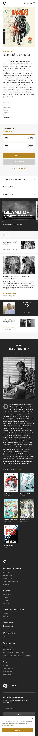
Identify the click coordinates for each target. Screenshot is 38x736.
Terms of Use (9, 643)
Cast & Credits (8, 187)
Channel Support (9, 674)
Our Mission (9, 622)
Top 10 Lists (7, 594)
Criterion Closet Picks (11, 581)
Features (6, 600)
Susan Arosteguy (9, 327)
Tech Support (7, 671)
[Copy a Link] (25, 169)
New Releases (8, 575)
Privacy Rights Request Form (13, 653)
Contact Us (8, 625)
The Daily (6, 603)
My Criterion (9, 632)
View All (19, 469)
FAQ (5, 661)
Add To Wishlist (19, 161)
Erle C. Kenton (8, 51)
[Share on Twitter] (19, 169)
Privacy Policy (8, 647)
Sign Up (5, 616)
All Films (6, 572)
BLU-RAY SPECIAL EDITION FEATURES (14, 179)
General (6, 665)
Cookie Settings (8, 650)
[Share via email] (22, 169)
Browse (5, 613)
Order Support (8, 668)
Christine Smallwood (10, 293)
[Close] (33, 718)
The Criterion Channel (13, 609)
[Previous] (3, 210)
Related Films (8, 194)
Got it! (17, 730)
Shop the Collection (12, 568)
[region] (17, 726)
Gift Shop (6, 584)
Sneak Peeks (6, 249)
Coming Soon (7, 578)
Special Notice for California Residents (17, 655)
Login (5, 636)
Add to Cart (19, 155)
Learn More (10, 725)
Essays (5, 295)
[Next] (35, 210)
